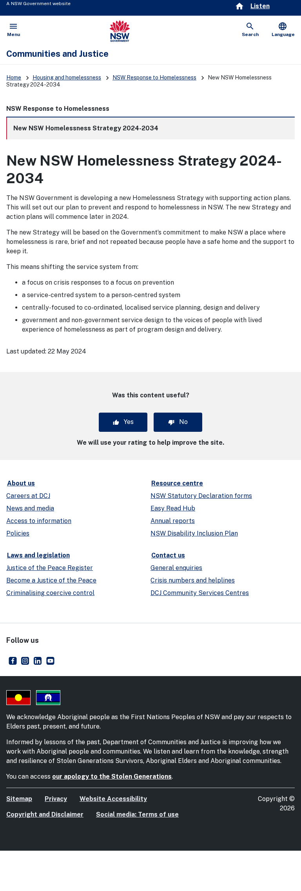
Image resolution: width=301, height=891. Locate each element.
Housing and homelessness (67, 77)
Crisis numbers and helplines (192, 580)
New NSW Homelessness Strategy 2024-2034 (85, 128)
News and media (30, 508)
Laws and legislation (38, 555)
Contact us (168, 555)
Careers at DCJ (28, 496)
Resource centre (177, 483)
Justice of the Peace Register (49, 568)
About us (21, 483)
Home (13, 77)
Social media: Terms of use (137, 814)
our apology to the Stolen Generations (112, 776)
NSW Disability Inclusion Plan (194, 533)
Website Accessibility (113, 799)
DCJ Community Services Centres (199, 593)
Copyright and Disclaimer (44, 814)
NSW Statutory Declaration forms (201, 496)
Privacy (56, 799)
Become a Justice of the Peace (51, 580)
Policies (17, 533)
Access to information (38, 521)
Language (283, 29)
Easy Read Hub (172, 508)
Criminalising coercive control (50, 593)
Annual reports (172, 521)
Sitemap (19, 799)
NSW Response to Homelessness (154, 77)
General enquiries (176, 568)
